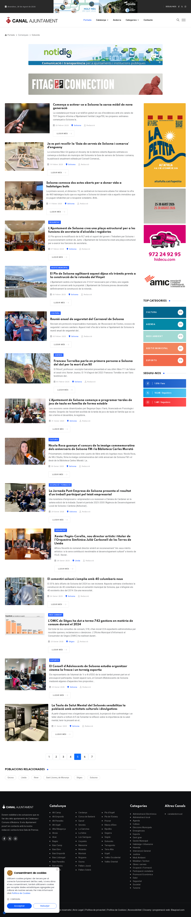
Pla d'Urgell (110, 812)
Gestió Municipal (59, 268)
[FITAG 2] (165, 206)
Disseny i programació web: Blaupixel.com (163, 910)
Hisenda (136, 847)
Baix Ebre (56, 849)
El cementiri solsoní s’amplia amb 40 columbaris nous (85, 579)
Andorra (117, 20)
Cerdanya (82, 812)
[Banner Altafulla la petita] (165, 145)
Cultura (55, 313)
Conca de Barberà (86, 816)
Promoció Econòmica (143, 874)
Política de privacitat (95, 910)
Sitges (71, 642)
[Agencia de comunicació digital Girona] (95, 54)
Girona (11, 777)
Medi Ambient (55, 615)
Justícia (136, 854)
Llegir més (62, 134)
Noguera (82, 857)
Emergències (139, 831)
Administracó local (141, 817)
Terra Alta (109, 849)
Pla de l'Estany (111, 816)
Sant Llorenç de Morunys (57, 777)
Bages (55, 841)
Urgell (107, 853)
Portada (87, 20)
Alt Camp (56, 812)
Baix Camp (57, 845)
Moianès (82, 849)
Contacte (148, 20)
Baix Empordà (58, 853)
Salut (135, 878)
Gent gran (137, 837)
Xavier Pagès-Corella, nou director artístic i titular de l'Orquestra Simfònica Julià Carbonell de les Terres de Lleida (92, 540)
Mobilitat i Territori (141, 861)
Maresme (82, 845)
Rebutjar (45, 905)
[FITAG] (95, 84)
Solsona (77, 125)
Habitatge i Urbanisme (143, 844)
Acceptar (19, 905)
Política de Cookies (116, 910)
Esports (54, 660)
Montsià (82, 853)
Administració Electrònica (144, 814)
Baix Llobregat (58, 857)
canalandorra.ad (175, 814)
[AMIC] (165, 281)
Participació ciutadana (143, 871)
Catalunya (101, 20)
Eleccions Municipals (142, 827)
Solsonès (36, 35)
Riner (36, 777)
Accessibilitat (134, 910)
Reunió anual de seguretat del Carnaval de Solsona (87, 319)
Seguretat (54, 222)
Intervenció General (142, 851)
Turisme (136, 888)
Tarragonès (110, 845)
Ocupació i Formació (60, 485)
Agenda (58, 355)
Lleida (77, 561)
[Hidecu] (165, 246)
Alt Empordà (58, 816)
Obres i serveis (139, 864)
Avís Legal (78, 910)
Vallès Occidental (112, 857)
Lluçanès (82, 841)
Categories (131, 20)
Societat (137, 884)
